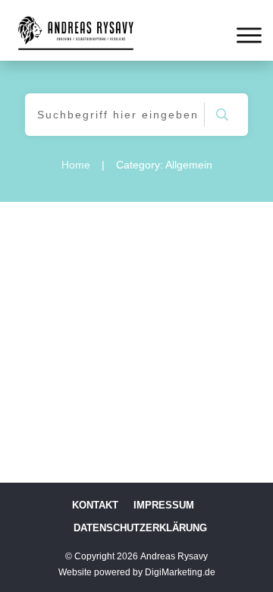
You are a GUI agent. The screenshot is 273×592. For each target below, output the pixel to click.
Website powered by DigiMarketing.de (136, 572)
